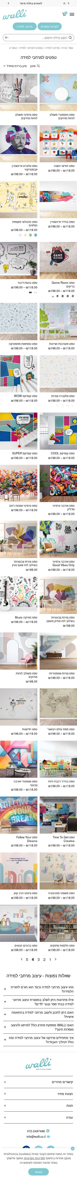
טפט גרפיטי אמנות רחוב (23, 505)
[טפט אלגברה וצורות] (58, 374)
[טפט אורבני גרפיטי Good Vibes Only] (58, 539)
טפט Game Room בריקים (63, 284)
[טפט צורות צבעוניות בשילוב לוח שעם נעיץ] (18, 539)
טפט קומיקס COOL (63, 453)
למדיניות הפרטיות (34, 1158)
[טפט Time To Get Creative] (58, 815)
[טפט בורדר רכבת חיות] (58, 759)
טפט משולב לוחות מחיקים (26, 675)
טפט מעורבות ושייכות (62, 343)
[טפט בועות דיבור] (18, 260)
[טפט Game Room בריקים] (58, 260)
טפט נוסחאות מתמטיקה (23, 343)
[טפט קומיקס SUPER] (18, 431)
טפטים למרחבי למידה (31, 48)
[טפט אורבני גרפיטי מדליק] (58, 483)
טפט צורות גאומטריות (62, 673)
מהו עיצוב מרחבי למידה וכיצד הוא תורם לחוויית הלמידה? (42, 989)
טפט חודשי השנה (64, 166)
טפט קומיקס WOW (25, 396)
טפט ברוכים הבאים (26, 945)
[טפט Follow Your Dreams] (18, 815)
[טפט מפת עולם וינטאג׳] (58, 707)
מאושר (38, 1172)
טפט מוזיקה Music (26, 617)
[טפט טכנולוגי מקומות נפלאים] (18, 199)
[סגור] (73, 1148)
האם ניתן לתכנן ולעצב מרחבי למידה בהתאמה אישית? (43, 1014)
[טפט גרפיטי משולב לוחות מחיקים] (18, 92)
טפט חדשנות (29, 729)
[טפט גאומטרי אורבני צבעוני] (18, 759)
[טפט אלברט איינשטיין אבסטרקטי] (18, 143)
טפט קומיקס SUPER (24, 453)
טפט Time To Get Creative (64, 839)
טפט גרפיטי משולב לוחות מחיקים (26, 116)
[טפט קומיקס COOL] (58, 431)
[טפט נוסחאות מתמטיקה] (18, 321)
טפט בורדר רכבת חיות (61, 781)
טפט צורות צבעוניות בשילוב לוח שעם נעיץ (24, 563)
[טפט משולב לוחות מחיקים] (18, 651)
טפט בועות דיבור (27, 282)
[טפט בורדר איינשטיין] (58, 199)
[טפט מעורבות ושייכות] (58, 321)
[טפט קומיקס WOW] (18, 374)
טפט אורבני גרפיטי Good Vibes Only (64, 563)
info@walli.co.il (36, 1136)
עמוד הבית (67, 48)
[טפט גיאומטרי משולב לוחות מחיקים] (58, 92)
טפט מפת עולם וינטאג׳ (61, 729)
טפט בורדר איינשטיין (62, 221)
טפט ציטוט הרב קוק (25, 893)
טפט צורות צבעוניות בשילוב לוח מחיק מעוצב (60, 619)
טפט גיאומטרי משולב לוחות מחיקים (62, 116)
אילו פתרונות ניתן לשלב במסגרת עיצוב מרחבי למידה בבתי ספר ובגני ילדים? (43, 1001)
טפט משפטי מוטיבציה (61, 893)
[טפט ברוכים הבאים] (18, 923)
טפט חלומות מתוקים (62, 945)
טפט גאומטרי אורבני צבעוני (25, 783)
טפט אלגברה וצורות (63, 396)
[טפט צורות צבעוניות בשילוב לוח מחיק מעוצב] (58, 595)
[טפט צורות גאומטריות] (58, 651)
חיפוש (6, 38)
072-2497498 (36, 1131)
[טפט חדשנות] (18, 707)
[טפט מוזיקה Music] (18, 595)
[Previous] (68, 3)
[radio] (35, 235)
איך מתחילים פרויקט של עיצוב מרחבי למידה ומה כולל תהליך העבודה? (41, 1039)
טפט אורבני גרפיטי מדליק (64, 507)
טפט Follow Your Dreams (26, 839)
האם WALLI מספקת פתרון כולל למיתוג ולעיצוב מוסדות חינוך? (42, 1027)
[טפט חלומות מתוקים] (58, 923)
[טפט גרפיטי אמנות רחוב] (18, 483)
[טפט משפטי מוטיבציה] (58, 871)
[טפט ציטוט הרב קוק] (18, 871)
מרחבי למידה (52, 48)
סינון (33, 66)
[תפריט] (72, 14)
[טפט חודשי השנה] (58, 143)
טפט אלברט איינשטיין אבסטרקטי (24, 167)
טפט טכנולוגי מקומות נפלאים (24, 223)
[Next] (8, 3)
